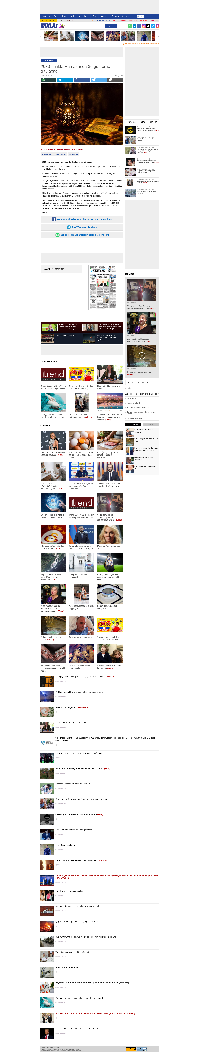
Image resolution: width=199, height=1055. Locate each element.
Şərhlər (153, 122)
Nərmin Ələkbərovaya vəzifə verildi (71, 722)
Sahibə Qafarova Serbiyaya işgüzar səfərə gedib (77, 906)
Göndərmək (133, 424)
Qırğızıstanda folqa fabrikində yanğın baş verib (76, 921)
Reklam (51, 20)
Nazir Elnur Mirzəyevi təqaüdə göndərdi (73, 830)
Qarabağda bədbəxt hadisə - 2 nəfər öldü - (79, 814)
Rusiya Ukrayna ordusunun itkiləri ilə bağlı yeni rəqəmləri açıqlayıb (85, 937)
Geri (41, 36)
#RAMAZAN (61, 154)
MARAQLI (103, 16)
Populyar (132, 122)
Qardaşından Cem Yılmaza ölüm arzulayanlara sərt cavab (82, 799)
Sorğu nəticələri (150, 424)
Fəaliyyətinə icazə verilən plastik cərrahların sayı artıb (80, 998)
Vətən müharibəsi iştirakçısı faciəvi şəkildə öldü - (82, 768)
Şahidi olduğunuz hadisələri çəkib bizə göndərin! (84, 235)
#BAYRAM (73, 154)
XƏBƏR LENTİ (46, 16)
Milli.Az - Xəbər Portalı (54, 269)
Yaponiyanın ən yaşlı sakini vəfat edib (72, 952)
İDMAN (86, 16)
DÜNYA (94, 16)
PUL (93, 20)
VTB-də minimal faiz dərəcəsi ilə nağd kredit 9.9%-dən (62, 149)
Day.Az (115, 20)
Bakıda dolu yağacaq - (72, 707)
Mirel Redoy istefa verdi (66, 845)
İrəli (158, 36)
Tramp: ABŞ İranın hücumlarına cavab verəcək (76, 1028)
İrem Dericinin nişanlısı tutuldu (69, 891)
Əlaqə (44, 20)
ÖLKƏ (56, 16)
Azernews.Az (133, 20)
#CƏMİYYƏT (47, 154)
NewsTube (128, 16)
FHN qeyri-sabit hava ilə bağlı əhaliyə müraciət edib (79, 692)
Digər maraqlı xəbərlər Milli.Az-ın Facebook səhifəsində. (84, 219)
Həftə (142, 122)
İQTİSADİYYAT (76, 16)
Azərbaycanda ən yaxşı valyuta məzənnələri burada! (142, 44)
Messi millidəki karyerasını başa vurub (72, 784)
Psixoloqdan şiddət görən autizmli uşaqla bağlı (81, 860)
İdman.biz (143, 20)
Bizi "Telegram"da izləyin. (84, 227)
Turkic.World (153, 20)
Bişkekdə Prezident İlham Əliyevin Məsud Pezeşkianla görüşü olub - (95, 1013)
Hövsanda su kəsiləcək (66, 967)
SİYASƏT (64, 16)
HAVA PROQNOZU (103, 20)
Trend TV (69, 20)
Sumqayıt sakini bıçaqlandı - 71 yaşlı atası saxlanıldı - (84, 677)
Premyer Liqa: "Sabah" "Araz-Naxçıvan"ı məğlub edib (79, 753)
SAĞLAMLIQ (114, 16)
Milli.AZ (49, 25)
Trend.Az (123, 20)
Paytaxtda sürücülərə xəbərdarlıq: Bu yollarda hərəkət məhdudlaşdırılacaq (92, 983)
